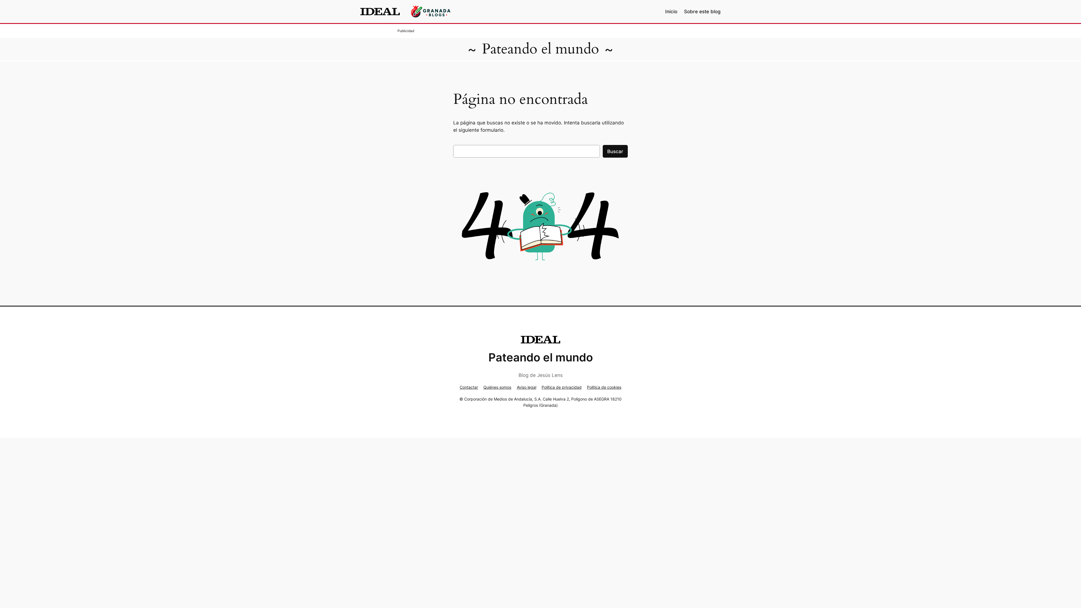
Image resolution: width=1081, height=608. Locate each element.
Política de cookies (604, 387)
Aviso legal (526, 387)
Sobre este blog (702, 11)
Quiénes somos (497, 387)
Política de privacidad (562, 387)
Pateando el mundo (540, 49)
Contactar (469, 387)
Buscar (615, 151)
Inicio (671, 11)
